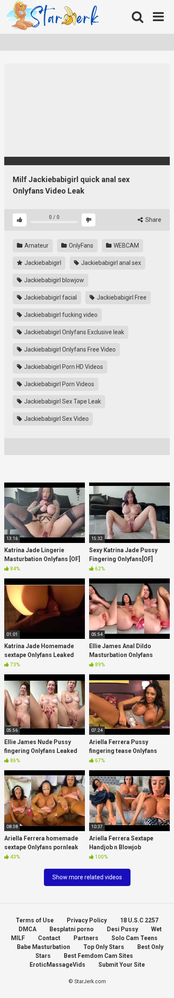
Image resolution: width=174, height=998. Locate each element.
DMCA (27, 929)
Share (152, 219)
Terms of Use (35, 920)
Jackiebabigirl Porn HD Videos (63, 366)
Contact (49, 938)
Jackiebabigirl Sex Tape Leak (62, 401)
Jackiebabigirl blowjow (53, 280)
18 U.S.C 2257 (139, 920)
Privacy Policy (87, 920)
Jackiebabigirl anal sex (110, 262)
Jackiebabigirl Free (121, 297)
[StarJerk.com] (53, 17)
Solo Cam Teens (134, 938)
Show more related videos (87, 877)
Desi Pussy (122, 929)
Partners (85, 938)
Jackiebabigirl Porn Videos (58, 384)
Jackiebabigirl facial (50, 297)
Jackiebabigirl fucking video (60, 314)
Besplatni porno (71, 929)
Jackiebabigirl (42, 262)
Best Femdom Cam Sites (98, 955)
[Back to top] (158, 981)
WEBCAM (125, 245)
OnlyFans (80, 245)
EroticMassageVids (57, 964)
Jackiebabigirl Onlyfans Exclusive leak (73, 332)
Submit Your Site (121, 964)
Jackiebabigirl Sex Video (56, 418)
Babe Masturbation (43, 946)
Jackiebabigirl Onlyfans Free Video (69, 349)
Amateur (36, 245)
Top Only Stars (103, 946)
